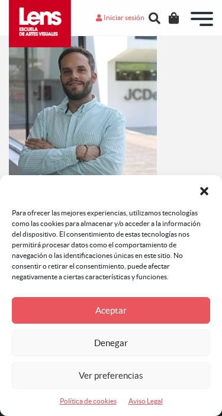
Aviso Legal (145, 401)
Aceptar (111, 310)
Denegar (111, 343)
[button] (204, 190)
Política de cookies (88, 401)
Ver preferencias (111, 375)
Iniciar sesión (123, 17)
